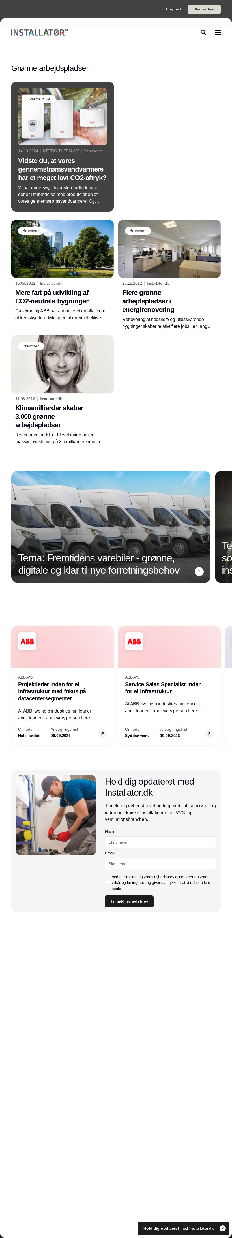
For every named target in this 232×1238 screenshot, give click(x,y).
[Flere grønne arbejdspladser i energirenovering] (169, 275)
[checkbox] (107, 882)
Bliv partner (204, 9)
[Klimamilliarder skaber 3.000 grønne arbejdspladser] (62, 390)
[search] (203, 32)
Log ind (173, 9)
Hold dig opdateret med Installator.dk (179, 1228)
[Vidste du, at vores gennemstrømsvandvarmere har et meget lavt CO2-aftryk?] (62, 147)
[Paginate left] (16, 527)
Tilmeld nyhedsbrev (129, 901)
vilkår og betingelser (129, 882)
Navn (109, 831)
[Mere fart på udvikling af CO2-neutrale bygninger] (62, 270)
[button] (199, 571)
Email (109, 853)
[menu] (218, 32)
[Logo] (39, 32)
